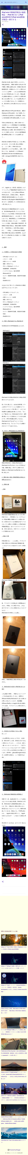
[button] (3, 25)
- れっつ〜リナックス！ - (11, 2)
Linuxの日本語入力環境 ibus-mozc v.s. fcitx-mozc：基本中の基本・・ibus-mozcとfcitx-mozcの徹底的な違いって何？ (14, 1010)
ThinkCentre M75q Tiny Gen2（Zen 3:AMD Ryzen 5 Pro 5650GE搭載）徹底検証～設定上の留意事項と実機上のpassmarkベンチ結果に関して (14, 1053)
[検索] (26, 2)
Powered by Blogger (14, 1150)
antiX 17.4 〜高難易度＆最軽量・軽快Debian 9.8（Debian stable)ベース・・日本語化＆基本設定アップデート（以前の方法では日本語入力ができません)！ (14, 1098)
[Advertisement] (14, 912)
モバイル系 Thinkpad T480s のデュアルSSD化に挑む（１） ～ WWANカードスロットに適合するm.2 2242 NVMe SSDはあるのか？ (13, 1032)
